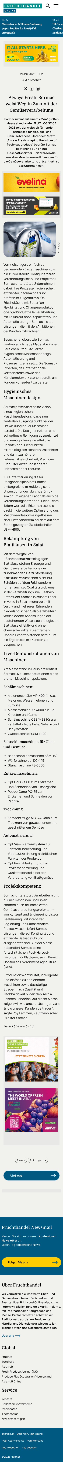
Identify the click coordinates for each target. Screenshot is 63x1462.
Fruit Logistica (38, 1160)
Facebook (31, 88)
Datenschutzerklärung (30, 1433)
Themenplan (10, 1414)
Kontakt (7, 1399)
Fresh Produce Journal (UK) (20, 1371)
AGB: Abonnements (13, 1440)
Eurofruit (8, 1362)
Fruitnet (7, 1357)
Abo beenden (29, 1447)
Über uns (8, 1335)
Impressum (8, 1433)
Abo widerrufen (10, 1447)
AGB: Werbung (35, 1440)
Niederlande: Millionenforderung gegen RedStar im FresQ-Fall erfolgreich (22, 28)
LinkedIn (38, 88)
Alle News (16, 1175)
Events (21, 1160)
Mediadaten (9, 1409)
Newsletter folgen (13, 1419)
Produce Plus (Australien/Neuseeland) (27, 1376)
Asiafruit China (12, 1381)
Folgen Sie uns (18, 1262)
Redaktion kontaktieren (17, 1404)
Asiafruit (7, 1367)
